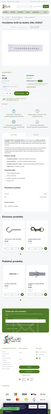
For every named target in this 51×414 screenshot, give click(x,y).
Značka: (34, 27)
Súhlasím (42, 406)
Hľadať (31, 6)
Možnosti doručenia (31, 87)
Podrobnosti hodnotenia (22, 27)
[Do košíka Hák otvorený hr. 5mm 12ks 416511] (22, 248)
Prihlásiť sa (29, 367)
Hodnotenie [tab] (36, 134)
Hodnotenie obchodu (6, 358)
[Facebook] (37, 358)
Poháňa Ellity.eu (5, 88)
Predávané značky (5, 362)
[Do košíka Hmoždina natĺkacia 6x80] (22, 294)
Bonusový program (6, 368)
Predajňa (17, 1)
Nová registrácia (29, 371)
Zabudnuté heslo (26, 375)
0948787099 (41, 354)
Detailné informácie (6, 72)
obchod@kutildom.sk (43, 352)
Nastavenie (9, 411)
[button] (21, 254)
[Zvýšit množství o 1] (18, 248)
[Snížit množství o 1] (5, 248)
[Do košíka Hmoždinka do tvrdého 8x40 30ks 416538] (45, 294)
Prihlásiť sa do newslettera (12, 328)
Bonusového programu (12, 86)
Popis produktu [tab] (13, 134)
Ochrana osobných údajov (7, 366)
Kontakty (4, 1)
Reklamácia (4, 360)
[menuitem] (5, 12)
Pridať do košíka (19, 93)
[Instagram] (40, 358)
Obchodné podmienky (6, 364)
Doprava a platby (10, 1)
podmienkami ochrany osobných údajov (26, 324)
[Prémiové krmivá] (42, 399)
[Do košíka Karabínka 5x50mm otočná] (45, 248)
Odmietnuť (33, 406)
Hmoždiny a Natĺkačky (13, 206)
